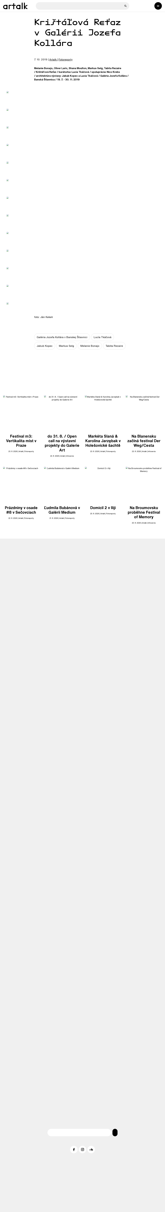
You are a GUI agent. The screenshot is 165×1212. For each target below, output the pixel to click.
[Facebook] (74, 1149)
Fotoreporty (65, 59)
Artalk (53, 59)
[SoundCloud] (91, 1149)
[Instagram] (82, 1149)
